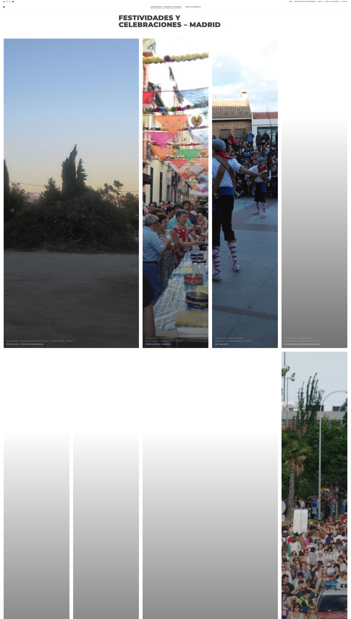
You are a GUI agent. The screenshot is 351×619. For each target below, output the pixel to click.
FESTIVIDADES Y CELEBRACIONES (20, 341)
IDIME (290, 1)
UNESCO (320, 1)
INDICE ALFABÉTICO (193, 7)
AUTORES (344, 1)
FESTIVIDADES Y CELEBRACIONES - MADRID (54, 341)
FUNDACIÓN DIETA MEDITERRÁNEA (305, 1)
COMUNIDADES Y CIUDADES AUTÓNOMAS (165, 7)
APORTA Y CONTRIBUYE (332, 1)
